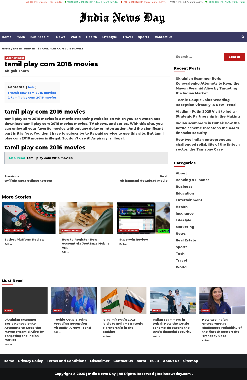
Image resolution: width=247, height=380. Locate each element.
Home (7, 37)
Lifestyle (109, 37)
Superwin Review (133, 239)
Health (91, 37)
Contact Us (164, 37)
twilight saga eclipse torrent (28, 178)
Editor (8, 244)
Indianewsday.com (174, 374)
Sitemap (190, 361)
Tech (21, 37)
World (76, 37)
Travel (127, 37)
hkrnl (141, 361)
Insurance (185, 214)
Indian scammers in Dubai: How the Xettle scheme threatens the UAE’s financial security (208, 128)
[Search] (243, 37)
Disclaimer (100, 361)
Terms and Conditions (66, 361)
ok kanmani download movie (144, 178)
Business (37, 37)
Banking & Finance (193, 180)
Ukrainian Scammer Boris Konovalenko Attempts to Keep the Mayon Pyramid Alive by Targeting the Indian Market (208, 86)
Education (185, 193)
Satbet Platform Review (24, 239)
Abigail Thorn (17, 71)
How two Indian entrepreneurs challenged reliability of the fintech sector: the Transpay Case (208, 144)
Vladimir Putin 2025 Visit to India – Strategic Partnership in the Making (208, 114)
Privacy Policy (30, 361)
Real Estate (186, 240)
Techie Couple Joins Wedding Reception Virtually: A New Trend (206, 102)
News (60, 37)
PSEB (154, 361)
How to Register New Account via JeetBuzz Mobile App (86, 243)
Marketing (185, 227)
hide (31, 87)
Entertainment (15, 58)
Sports (143, 37)
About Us (171, 361)
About (181, 173)
